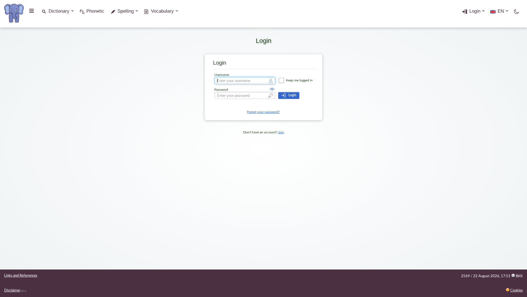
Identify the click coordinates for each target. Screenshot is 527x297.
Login (474, 11)
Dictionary (59, 11)
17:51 (512, 276)
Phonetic (95, 11)
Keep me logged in (299, 80)
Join (281, 132)
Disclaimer (12, 290)
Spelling (125, 11)
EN (501, 11)
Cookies (516, 290)
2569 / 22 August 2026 (480, 276)
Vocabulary (162, 11)
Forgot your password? (263, 112)
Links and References (20, 275)
